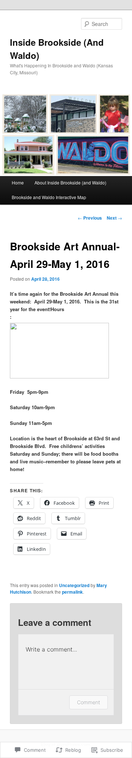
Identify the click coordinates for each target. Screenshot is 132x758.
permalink (72, 592)
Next (114, 217)
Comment (88, 702)
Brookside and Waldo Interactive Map (49, 197)
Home (18, 182)
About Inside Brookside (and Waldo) (70, 182)
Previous (90, 217)
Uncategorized (74, 585)
